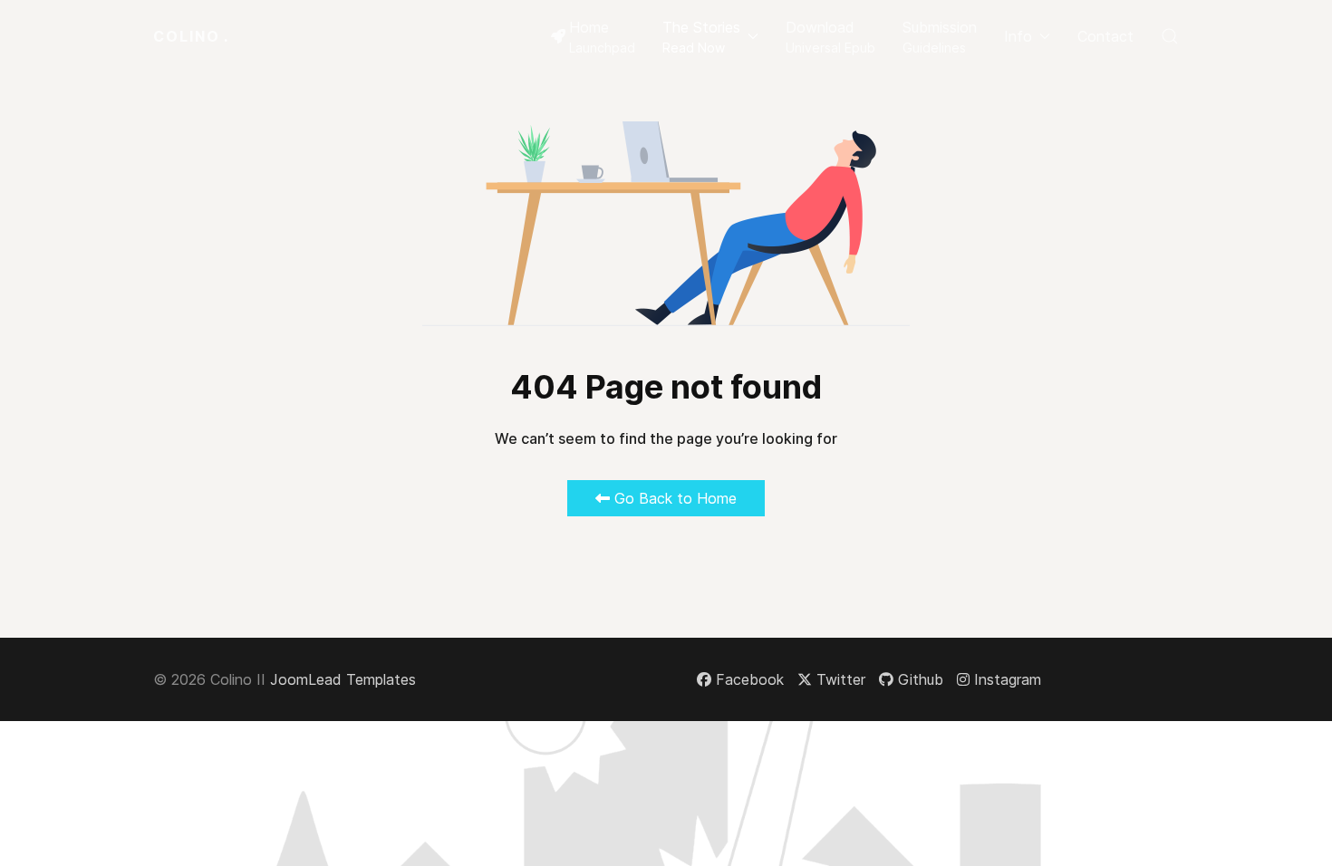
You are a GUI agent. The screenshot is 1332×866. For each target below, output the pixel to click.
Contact (1105, 36)
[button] (710, 36)
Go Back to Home (673, 498)
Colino (191, 36)
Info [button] (1018, 36)
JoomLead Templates (343, 679)
